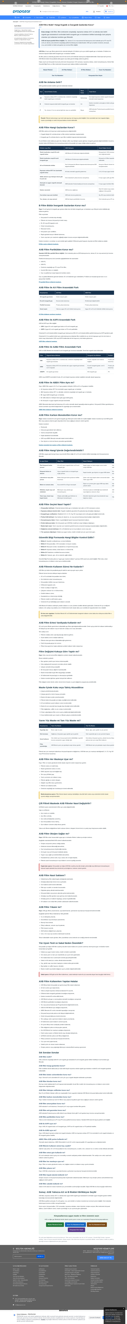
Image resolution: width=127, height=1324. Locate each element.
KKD (18, 17)
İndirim (108, 17)
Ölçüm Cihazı (88, 17)
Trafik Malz (52, 17)
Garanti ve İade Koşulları (97, 1280)
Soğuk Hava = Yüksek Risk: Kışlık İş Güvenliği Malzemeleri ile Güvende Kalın (24, 30)
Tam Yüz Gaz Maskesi (18, 1276)
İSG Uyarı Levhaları (43, 1282)
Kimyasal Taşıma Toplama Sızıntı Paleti (75, 1283)
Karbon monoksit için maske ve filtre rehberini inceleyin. (56, 445)
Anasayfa (15, 21)
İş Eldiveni (63, 17)
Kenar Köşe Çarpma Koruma (72, 1280)
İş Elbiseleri (42, 1269)
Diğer (98, 17)
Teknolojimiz (94, 1283)
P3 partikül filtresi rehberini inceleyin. (50, 282)
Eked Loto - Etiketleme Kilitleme (73, 1274)
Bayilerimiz (93, 1276)
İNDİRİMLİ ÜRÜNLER (18, 6)
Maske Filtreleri (48, 70)
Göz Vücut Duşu (43, 1283)
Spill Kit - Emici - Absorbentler (20, 1280)
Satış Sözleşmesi (95, 1272)
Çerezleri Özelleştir (95, 1317)
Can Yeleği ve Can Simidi (71, 1282)
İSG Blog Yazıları (95, 1291)
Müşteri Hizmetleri (95, 1278)
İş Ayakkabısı (75, 17)
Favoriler (101, 6)
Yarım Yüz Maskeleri (105, 70)
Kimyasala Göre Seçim (95, 75)
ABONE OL (40, 1256)
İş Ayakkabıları (42, 1270)
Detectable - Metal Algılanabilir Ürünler (74, 1270)
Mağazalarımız (56, 6)
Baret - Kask (16, 1269)
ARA (87, 11)
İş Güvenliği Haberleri (96, 1289)
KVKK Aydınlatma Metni (97, 1282)
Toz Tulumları (42, 1280)
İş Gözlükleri (42, 1272)
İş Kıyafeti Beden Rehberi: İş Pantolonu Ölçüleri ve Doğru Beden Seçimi (24, 39)
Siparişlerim (28, 6)
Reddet (43, 1319)
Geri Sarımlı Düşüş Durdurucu (20, 1283)
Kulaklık (15, 1274)
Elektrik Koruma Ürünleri (71, 1269)
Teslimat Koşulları (95, 1269)
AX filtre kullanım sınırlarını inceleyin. (50, 314)
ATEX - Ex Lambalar (70, 1278)
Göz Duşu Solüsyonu (18, 1282)
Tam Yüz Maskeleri (57, 75)
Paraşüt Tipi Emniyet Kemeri (46, 1285)
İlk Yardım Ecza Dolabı (18, 1285)
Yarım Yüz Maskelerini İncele (75, 1224)
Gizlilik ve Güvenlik (95, 1274)
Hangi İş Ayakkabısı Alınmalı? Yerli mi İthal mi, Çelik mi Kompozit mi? (23, 34)
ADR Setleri (68, 1285)
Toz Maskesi (16, 1270)
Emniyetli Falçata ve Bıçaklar (72, 1272)
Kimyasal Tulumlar (43, 1278)
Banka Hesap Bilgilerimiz (97, 1287)
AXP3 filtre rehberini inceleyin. (48, 341)
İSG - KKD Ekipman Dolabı (71, 1276)
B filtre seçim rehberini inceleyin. (49, 244)
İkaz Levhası (39, 17)
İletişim (64, 6)
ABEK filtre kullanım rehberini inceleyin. (51, 409)
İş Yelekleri (41, 1276)
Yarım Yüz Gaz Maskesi (19, 1278)
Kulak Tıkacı (16, 1272)
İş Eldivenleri (42, 1274)
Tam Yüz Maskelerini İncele (97, 1224)
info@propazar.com (20, 1305)
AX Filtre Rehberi (67, 70)
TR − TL (111, 6)
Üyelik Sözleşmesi (95, 1270)
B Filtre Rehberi (86, 70)
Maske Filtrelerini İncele (55, 1224)
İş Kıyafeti (28, 17)
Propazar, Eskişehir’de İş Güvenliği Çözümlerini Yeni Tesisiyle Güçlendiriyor (24, 43)
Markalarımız (46, 6)
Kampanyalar (37, 6)
